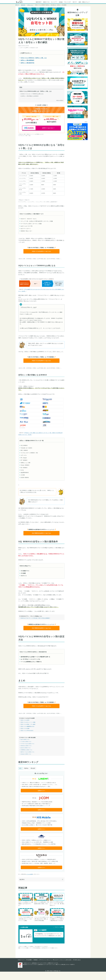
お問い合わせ (78, 959)
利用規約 (36, 959)
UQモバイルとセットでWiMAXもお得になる (32, 93)
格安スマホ (46, 2)
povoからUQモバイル (26, 747)
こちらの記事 (29, 874)
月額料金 (26, 768)
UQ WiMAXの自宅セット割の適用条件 (30, 98)
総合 (20, 768)
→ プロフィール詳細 (58, 927)
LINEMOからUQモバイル (26, 749)
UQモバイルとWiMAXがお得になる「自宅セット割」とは (35, 91)
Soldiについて (21, 959)
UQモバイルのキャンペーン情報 (28, 722)
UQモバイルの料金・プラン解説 (28, 724)
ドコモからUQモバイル (26, 741)
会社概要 (30, 959)
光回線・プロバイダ (65, 2)
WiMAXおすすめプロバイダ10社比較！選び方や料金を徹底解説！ (36, 618)
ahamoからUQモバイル (26, 745)
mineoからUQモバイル (26, 754)
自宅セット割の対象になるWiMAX (30, 96)
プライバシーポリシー (46, 959)
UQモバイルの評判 (25, 720)
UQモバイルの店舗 (25, 728)
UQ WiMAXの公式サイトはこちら (41, 533)
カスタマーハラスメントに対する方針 (62, 959)
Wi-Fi (75, 2)
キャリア (54, 2)
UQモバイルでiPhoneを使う (27, 730)
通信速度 (33, 768)
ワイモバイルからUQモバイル (27, 743)
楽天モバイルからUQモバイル (27, 751)
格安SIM (39, 2)
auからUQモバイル (25, 739)
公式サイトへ (41, 790)
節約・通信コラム (84, 2)
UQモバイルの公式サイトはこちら (41, 251)
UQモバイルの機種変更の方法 (27, 726)
